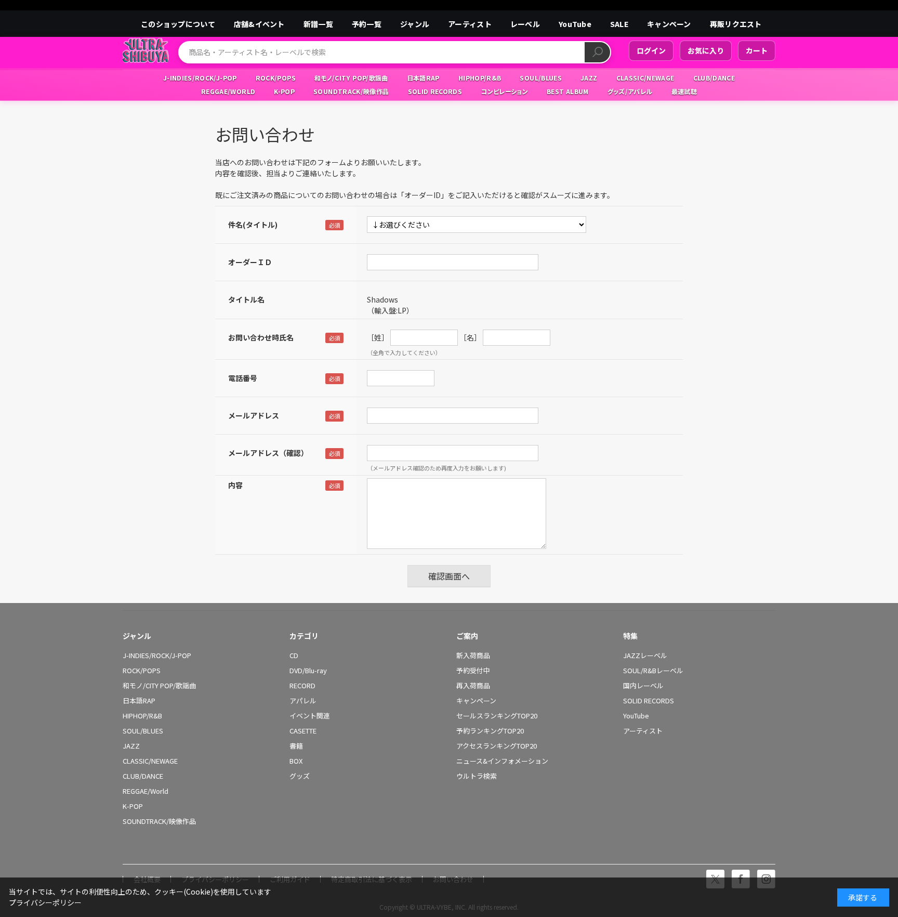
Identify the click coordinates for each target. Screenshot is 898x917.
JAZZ (131, 746)
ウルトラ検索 (476, 776)
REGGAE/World (145, 791)
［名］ (470, 337)
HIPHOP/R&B (142, 715)
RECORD (302, 685)
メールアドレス (253, 415)
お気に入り (706, 50)
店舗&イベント (259, 24)
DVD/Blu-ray (308, 670)
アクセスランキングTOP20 (496, 746)
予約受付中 (473, 670)
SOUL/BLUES (143, 731)
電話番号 (242, 378)
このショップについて (178, 24)
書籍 (296, 746)
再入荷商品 (473, 685)
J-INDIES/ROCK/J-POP (157, 655)
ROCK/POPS (142, 670)
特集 (630, 636)
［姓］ (378, 337)
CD (293, 655)
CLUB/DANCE (143, 776)
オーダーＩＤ (250, 262)
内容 (235, 485)
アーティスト (470, 24)
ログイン (651, 50)
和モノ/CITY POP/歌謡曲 (159, 685)
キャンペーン (669, 24)
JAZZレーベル (645, 655)
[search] (597, 52)
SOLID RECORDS (648, 700)
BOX (295, 761)
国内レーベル (643, 685)
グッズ (299, 776)
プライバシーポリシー (45, 902)
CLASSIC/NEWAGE (150, 761)
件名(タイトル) (253, 224)
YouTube (575, 24)
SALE (619, 24)
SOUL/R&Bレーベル (653, 670)
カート (757, 50)
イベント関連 (309, 715)
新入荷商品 (473, 655)
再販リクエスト (736, 24)
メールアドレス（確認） (268, 453)
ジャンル (414, 24)
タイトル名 (246, 299)
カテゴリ (304, 636)
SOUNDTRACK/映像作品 (159, 821)
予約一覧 (366, 24)
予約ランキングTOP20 (490, 731)
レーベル (525, 24)
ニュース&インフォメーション (502, 761)
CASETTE (302, 731)
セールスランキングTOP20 (496, 715)
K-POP (133, 806)
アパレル (302, 700)
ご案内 (467, 636)
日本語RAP (139, 700)
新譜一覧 (318, 24)
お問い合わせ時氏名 (261, 337)
